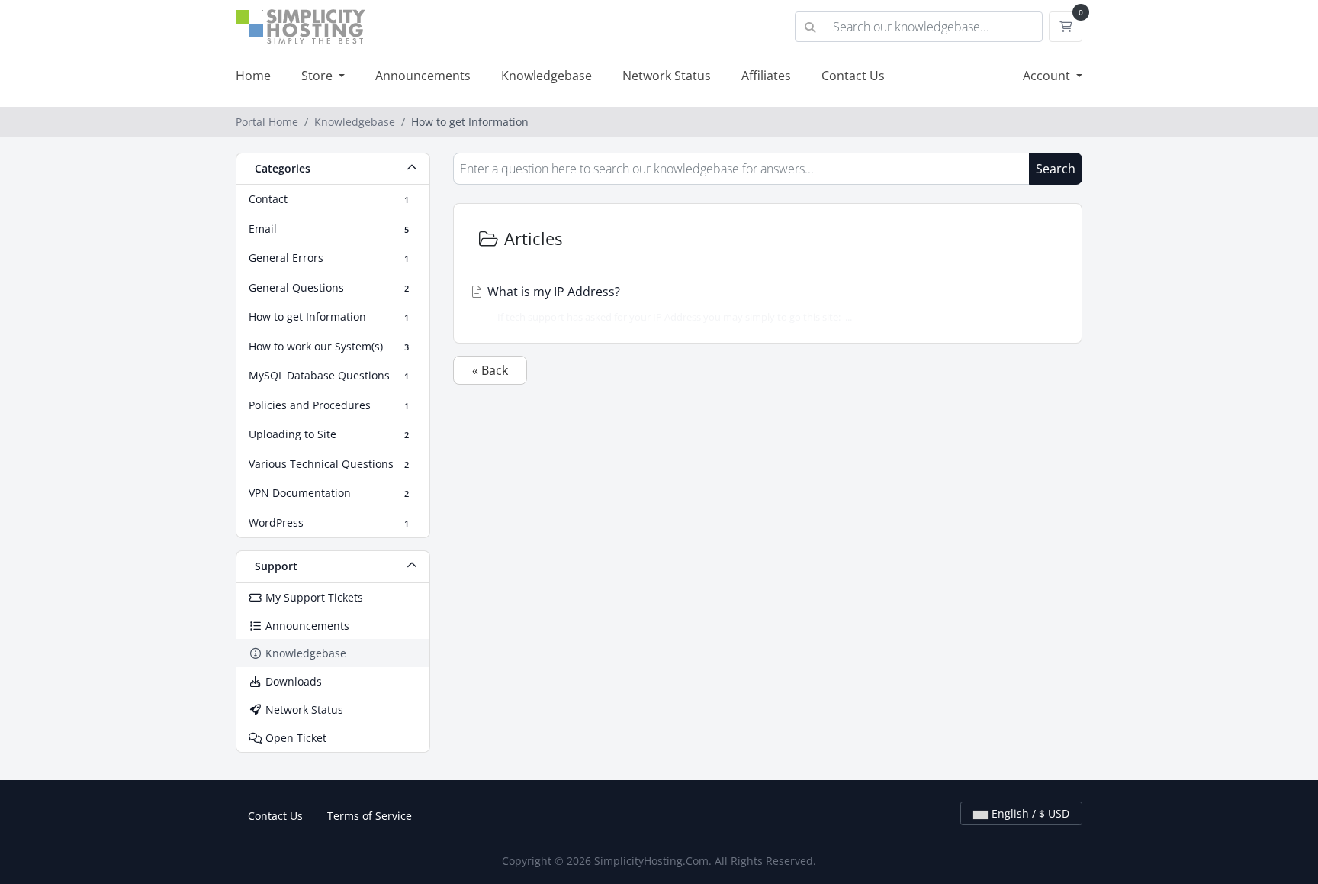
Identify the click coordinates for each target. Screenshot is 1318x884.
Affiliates (766, 75)
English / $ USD (1028, 813)
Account (1048, 75)
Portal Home (267, 122)
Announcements (423, 75)
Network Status (666, 75)
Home (253, 75)
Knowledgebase (546, 75)
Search (1055, 168)
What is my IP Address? (668, 303)
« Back (490, 370)
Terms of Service (369, 815)
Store (318, 75)
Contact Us (853, 75)
